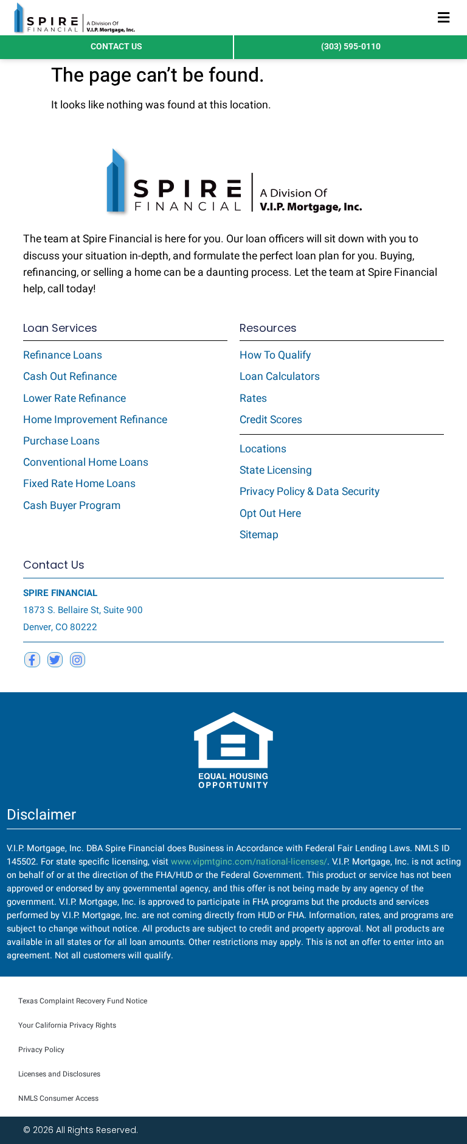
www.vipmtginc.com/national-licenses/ (249, 861)
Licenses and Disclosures (59, 1074)
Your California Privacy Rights (67, 1025)
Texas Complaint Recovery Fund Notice (82, 1000)
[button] (443, 18)
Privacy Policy (41, 1049)
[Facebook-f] (32, 659)
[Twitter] (55, 659)
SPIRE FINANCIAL (60, 593)
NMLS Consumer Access (58, 1098)
